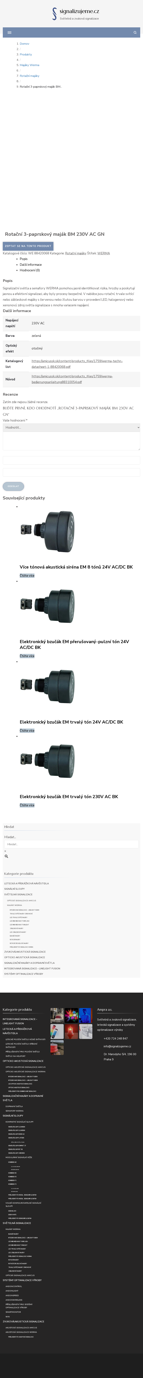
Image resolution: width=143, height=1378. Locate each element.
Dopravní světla (14, 1106)
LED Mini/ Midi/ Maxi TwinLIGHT (19, 925)
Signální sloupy (14, 889)
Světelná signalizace (18, 894)
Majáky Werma (14, 905)
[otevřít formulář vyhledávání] (135, 32)
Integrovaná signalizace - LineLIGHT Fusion (22, 1077)
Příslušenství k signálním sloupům (19, 1218)
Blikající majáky (15, 936)
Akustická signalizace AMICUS (21, 1327)
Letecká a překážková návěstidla (26, 883)
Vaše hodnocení (15, 420)
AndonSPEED (12, 1295)
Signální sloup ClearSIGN (16, 1130)
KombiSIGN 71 (12, 1180)
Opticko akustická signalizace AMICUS (25, 1067)
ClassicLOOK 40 (15, 1166)
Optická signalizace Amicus (21, 900)
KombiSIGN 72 (12, 1184)
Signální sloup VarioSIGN (16, 1153)
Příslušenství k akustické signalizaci (21, 1337)
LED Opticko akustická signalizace (20, 1084)
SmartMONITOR (13, 1312)
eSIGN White (12, 1215)
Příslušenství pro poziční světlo (23, 1051)
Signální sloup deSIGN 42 (16, 1134)
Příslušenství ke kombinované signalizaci (22, 1091)
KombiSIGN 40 (12, 1162)
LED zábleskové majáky (18, 932)
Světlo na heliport (15, 1056)
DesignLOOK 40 (15, 1169)
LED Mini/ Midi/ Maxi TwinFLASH (19, 921)
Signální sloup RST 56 (15, 1149)
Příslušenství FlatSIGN (17, 1142)
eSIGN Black (12, 1211)
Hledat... (10, 837)
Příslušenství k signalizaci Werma (21, 947)
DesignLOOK (14, 1191)
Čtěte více (27, 576)
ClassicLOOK (15, 1188)
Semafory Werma (14, 1111)
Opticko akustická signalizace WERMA (25, 1071)
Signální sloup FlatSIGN (16, 1138)
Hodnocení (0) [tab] (30, 270)
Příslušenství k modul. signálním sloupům (22, 1195)
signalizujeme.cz (79, 11)
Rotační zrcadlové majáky (19, 943)
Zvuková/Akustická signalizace (25, 952)
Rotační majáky (75, 253)
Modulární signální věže (19, 1157)
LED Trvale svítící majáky (18, 918)
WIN (8, 1316)
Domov (24, 44)
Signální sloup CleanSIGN (16, 1127)
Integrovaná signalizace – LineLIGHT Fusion (24, 910)
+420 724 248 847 (116, 1038)
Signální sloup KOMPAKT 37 (17, 1146)
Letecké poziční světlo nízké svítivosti (25, 1039)
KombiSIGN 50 (12, 1173)
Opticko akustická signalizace (24, 957)
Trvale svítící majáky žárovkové (21, 914)
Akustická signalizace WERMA (21, 1332)
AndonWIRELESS (14, 1300)
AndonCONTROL (14, 1286)
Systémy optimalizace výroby (23, 974)
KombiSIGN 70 (12, 1177)
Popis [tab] (24, 259)
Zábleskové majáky (16, 929)
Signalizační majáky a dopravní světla (29, 963)
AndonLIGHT (12, 1291)
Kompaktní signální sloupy (19, 1122)
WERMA (103, 253)
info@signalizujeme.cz (117, 1046)
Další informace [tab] (31, 265)
